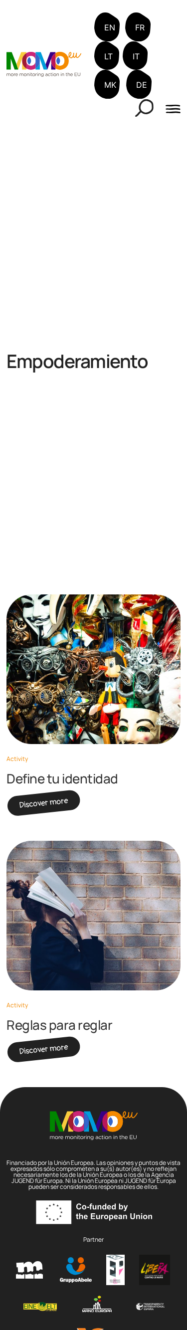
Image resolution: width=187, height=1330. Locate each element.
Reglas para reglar (59, 1025)
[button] (144, 108)
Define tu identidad (62, 778)
